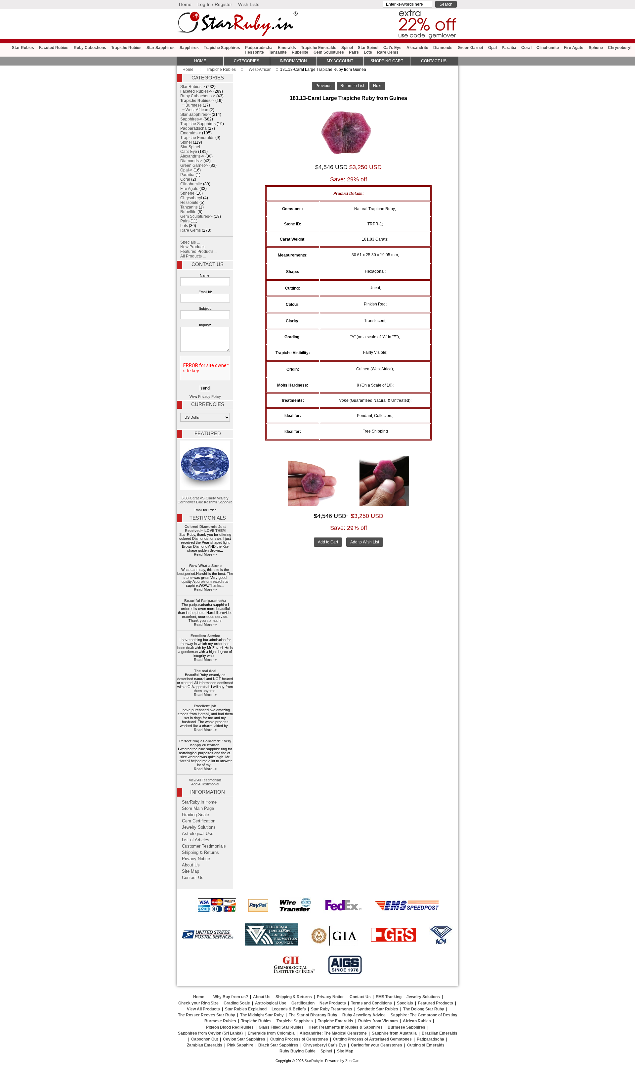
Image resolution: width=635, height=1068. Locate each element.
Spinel (347, 47)
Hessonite (254, 52)
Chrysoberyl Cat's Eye (324, 1045)
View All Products (203, 1009)
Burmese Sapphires (406, 1027)
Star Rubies (23, 47)
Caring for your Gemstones (376, 1045)
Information (293, 61)
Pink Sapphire (240, 1045)
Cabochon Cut (204, 1039)
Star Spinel (368, 47)
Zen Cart (352, 1061)
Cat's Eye (392, 47)
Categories (246, 61)
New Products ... (194, 247)
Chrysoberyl (619, 47)
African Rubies (417, 1021)
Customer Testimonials (204, 846)
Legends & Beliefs (289, 1009)
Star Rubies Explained (246, 1009)
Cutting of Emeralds (425, 1045)
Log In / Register (214, 4)
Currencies (207, 404)
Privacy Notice (196, 859)
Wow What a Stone (205, 566)
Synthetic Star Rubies (377, 1009)
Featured (207, 433)
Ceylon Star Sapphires (244, 1039)
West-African (260, 69)
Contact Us (207, 264)
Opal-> (186, 170)
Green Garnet (470, 47)
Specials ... (190, 242)
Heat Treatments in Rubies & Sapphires (346, 1027)
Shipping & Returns (200, 852)
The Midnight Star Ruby (262, 1015)
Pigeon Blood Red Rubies (230, 1027)
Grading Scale (195, 815)
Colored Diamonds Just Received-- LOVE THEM (205, 529)
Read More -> (205, 554)
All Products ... (193, 256)
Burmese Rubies (220, 1021)
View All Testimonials (205, 780)
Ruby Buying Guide (297, 1051)
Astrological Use (197, 833)
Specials (405, 1003)
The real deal (205, 671)
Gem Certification (198, 821)
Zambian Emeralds (204, 1045)
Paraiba (509, 47)
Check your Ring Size (198, 1003)
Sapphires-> (191, 119)
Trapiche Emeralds (318, 47)
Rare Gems (388, 52)
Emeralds (287, 47)
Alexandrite (417, 47)
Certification (303, 1003)
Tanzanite (278, 52)
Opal (492, 47)
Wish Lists (248, 4)
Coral (526, 47)
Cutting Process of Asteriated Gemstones (372, 1039)
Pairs (354, 52)
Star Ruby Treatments (331, 1009)
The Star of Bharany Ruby (313, 1015)
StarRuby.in (314, 1061)
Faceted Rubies (53, 47)
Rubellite (300, 52)
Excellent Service (205, 636)
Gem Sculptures (329, 52)
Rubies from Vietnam (378, 1021)
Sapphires (189, 47)
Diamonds (442, 47)
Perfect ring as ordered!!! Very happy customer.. (205, 743)
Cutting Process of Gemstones (299, 1039)
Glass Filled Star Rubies (281, 1027)
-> (197, 100)
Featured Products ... (198, 251)
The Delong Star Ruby (423, 1009)
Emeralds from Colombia (271, 1033)
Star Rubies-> (192, 86)
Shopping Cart (386, 61)
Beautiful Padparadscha (205, 601)
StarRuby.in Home (199, 802)
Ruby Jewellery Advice (364, 1015)
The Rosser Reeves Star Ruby (206, 1015)
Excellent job (205, 706)
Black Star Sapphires (278, 1045)
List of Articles (195, 840)
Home (185, 4)
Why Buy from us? (230, 997)
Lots (368, 52)
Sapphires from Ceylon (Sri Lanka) (210, 1033)
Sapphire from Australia (394, 1033)
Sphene (596, 47)
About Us (191, 865)
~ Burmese (191, 105)
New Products (332, 1003)
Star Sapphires (161, 47)
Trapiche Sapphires (222, 47)
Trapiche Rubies (221, 69)
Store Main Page (198, 808)
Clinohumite (547, 47)
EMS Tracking (389, 997)
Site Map (190, 871)
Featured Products (435, 1003)
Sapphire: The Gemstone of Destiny (424, 1015)
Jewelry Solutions (199, 827)
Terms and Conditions (371, 1003)
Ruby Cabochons (90, 47)
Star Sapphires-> (195, 114)
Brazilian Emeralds (439, 1033)
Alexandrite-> (192, 156)
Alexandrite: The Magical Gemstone (333, 1033)
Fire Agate (573, 47)
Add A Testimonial (205, 784)
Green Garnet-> (194, 165)
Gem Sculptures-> (196, 216)
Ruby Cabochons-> (197, 96)
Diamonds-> (191, 161)
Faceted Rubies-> (196, 91)
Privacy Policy (209, 396)
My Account (340, 61)
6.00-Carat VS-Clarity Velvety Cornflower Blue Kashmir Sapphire (205, 500)
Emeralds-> (190, 133)
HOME (200, 61)
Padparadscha (259, 47)
